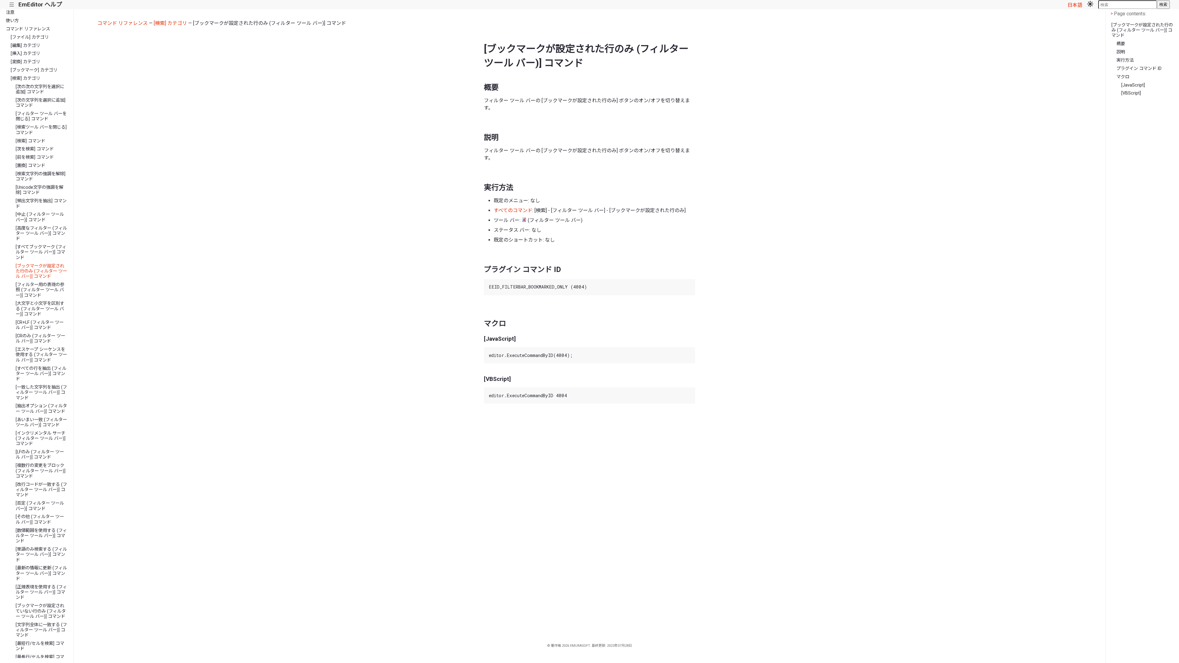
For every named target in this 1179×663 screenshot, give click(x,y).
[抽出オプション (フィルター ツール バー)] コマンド (41, 408)
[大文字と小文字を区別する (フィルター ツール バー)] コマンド (40, 309)
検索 (1163, 4)
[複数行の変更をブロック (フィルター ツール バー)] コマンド (40, 471)
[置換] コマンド (30, 165)
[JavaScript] (1133, 85)
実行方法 (1125, 60)
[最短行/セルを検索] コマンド (40, 646)
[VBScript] (1131, 93)
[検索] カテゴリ (25, 78)
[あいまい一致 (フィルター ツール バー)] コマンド (41, 422)
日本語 (1075, 5)
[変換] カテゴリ (25, 61)
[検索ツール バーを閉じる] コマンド (41, 130)
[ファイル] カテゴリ (30, 37)
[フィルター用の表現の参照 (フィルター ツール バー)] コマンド (40, 290)
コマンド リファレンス (28, 29)
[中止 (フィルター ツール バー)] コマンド (40, 217)
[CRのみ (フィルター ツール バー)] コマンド (40, 338)
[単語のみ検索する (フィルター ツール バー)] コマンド (41, 555)
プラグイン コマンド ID (1138, 68)
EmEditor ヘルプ (40, 4)
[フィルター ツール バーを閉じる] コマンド (41, 116)
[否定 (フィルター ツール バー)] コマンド (40, 506)
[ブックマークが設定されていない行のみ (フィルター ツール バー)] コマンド (41, 611)
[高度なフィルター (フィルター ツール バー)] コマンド (41, 234)
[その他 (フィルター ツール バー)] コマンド (40, 519)
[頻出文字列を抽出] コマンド (41, 203)
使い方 (12, 20)
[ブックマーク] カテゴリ (34, 70)
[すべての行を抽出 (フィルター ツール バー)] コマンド (41, 374)
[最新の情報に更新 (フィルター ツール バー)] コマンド (41, 573)
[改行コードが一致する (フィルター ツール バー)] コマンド (41, 490)
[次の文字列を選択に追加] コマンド (40, 103)
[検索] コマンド (30, 141)
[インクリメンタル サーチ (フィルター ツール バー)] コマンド (40, 439)
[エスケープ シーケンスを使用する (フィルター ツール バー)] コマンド (41, 355)
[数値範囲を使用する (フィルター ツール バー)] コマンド (41, 536)
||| (12, 4)
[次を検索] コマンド (35, 149)
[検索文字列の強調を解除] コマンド (40, 176)
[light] (1090, 4)
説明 (1120, 52)
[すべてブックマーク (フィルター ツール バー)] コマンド (41, 252)
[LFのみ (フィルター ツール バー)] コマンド (40, 454)
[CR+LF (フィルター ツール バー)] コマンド (40, 325)
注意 (10, 12)
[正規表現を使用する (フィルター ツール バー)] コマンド (41, 592)
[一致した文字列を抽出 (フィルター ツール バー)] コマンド (41, 393)
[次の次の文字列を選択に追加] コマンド (40, 89)
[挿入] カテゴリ (25, 53)
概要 (1120, 43)
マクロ (1122, 76)
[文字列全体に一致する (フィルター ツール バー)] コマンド (41, 630)
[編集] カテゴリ (25, 45)
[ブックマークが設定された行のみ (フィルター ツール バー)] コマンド (41, 271)
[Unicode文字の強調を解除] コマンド (39, 190)
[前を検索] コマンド (35, 157)
